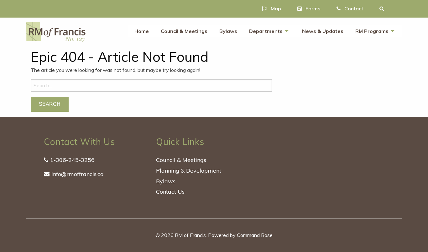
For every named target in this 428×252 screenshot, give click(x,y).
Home (141, 31)
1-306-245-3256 (72, 160)
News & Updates (322, 31)
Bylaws (228, 31)
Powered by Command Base (240, 235)
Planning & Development (188, 170)
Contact (353, 8)
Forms (312, 8)
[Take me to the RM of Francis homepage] (56, 31)
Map (275, 8)
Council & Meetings (184, 31)
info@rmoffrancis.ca (77, 174)
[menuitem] (141, 31)
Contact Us (170, 191)
